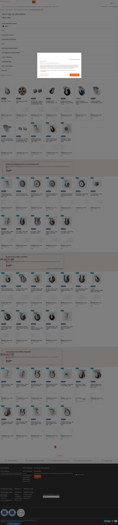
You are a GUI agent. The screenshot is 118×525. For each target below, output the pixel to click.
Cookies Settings (44, 74)
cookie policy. (43, 71)
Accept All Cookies (74, 74)
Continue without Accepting (75, 59)
